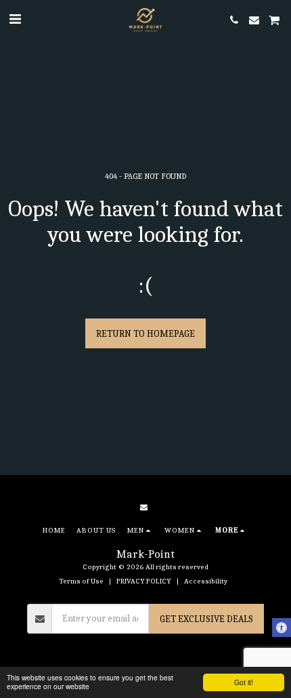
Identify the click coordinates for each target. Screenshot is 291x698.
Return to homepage (145, 334)
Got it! (243, 682)
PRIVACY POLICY (143, 581)
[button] (14, 19)
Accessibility (205, 581)
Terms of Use (81, 581)
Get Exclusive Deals (206, 619)
